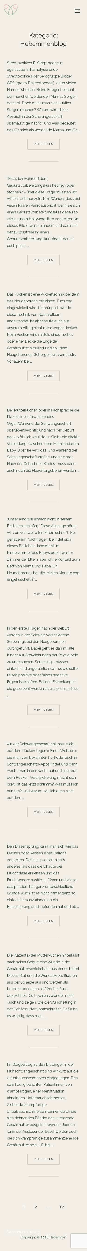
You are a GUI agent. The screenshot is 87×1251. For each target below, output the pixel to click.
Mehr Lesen (47, 144)
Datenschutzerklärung (23, 1232)
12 (61, 1207)
